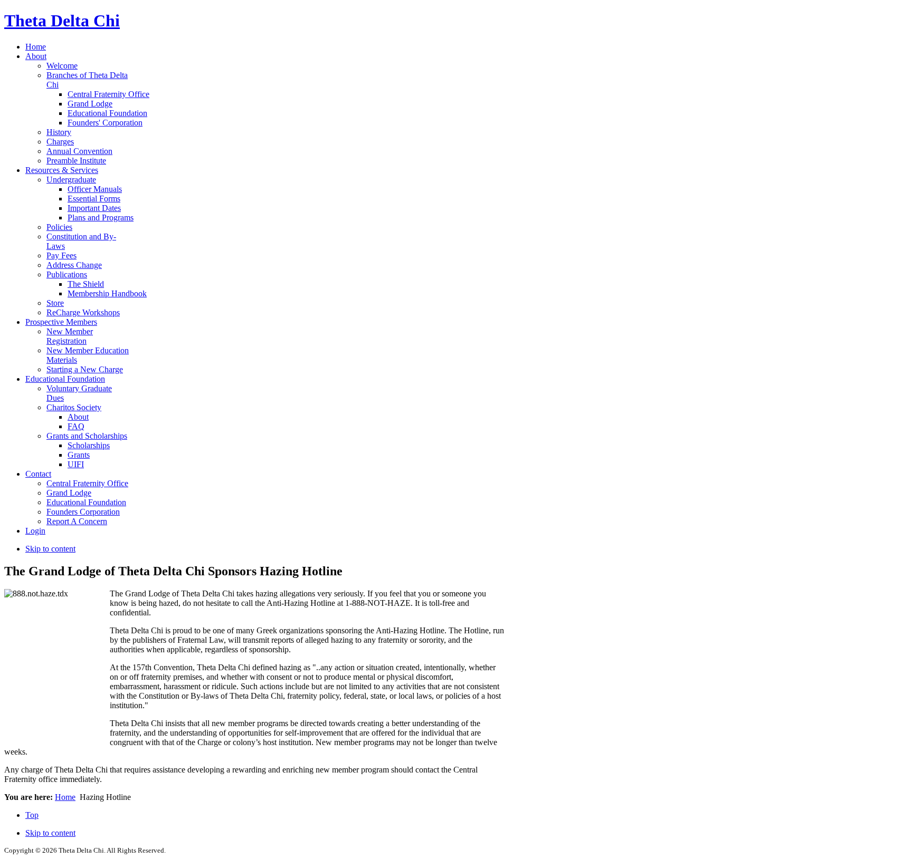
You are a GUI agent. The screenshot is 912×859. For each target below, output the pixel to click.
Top (32, 814)
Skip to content (50, 548)
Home (65, 797)
